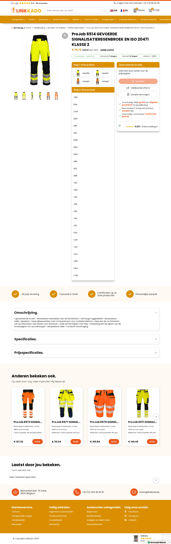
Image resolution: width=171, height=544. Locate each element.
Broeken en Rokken (57, 27)
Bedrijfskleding (94, 516)
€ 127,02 (18, 441)
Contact (16, 511)
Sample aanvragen (140, 94)
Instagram (133, 516)
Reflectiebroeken (76, 27)
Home (28, 27)
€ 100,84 (95, 441)
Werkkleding (39, 27)
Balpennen (92, 511)
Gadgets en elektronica (98, 520)
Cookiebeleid (55, 520)
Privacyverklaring (57, 516)
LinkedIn (132, 520)
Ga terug (18, 27)
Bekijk (37, 441)
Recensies (17, 524)
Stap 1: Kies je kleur (84, 64)
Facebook (133, 511)
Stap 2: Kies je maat (84, 89)
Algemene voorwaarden (61, 511)
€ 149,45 (133, 441)
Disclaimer (54, 524)
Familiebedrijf (18, 520)
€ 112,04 (56, 441)
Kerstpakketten (94, 524)
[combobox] (72, 10)
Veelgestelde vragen (22, 516)
